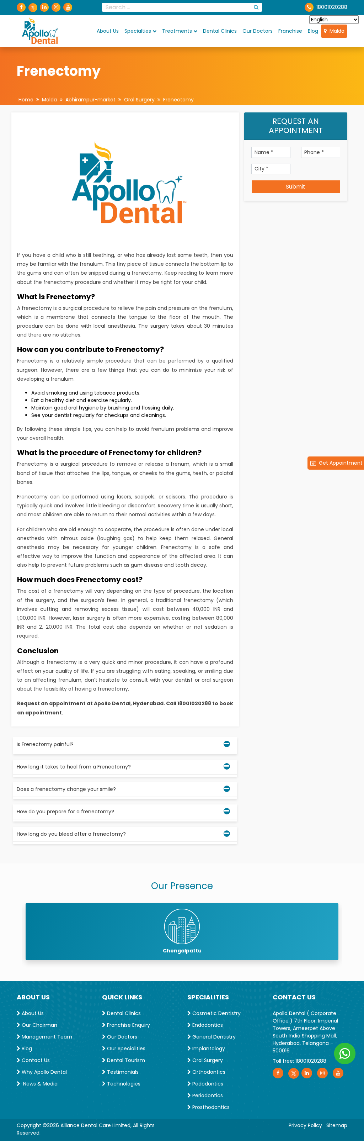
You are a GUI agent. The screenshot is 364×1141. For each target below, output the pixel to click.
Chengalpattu (182, 950)
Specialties (137, 31)
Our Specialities (125, 1048)
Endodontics (207, 1025)
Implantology (208, 1048)
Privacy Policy (305, 1125)
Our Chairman (38, 1025)
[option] (182, 931)
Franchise (290, 31)
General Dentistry (213, 1036)
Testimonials (122, 1072)
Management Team (46, 1036)
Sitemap (336, 1125)
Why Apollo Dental (43, 1072)
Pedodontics (207, 1083)
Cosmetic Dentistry (216, 1013)
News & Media (39, 1083)
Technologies (123, 1083)
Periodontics (207, 1095)
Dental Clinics (220, 31)
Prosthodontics (210, 1107)
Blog (313, 31)
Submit (295, 187)
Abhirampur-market (90, 99)
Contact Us (35, 1060)
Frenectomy (178, 99)
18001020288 (310, 1061)
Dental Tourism (125, 1060)
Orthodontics (208, 1072)
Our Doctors (257, 31)
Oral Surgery (139, 99)
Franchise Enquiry (128, 1025)
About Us (108, 31)
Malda (335, 31)
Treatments (177, 31)
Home (25, 99)
